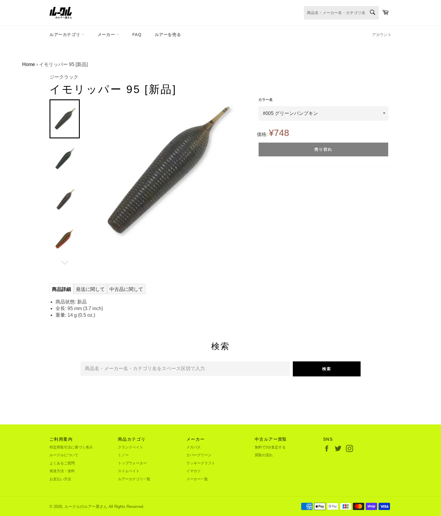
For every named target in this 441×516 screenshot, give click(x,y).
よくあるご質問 (62, 463)
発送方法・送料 (62, 471)
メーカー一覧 (197, 479)
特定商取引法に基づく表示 (71, 447)
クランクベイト (130, 447)
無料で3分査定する (270, 447)
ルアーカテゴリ (66, 34)
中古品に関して (126, 289)
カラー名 (265, 100)
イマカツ (193, 471)
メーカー (107, 34)
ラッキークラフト (200, 463)
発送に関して (90, 289)
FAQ (137, 34)
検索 (326, 369)
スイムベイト (129, 471)
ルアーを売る (168, 34)
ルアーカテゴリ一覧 (134, 479)
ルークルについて (64, 455)
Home (28, 64)
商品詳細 (61, 289)
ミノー (123, 455)
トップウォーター (132, 463)
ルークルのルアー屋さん (85, 506)
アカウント (382, 34)
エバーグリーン (199, 455)
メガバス (193, 447)
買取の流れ (264, 455)
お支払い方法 (60, 479)
